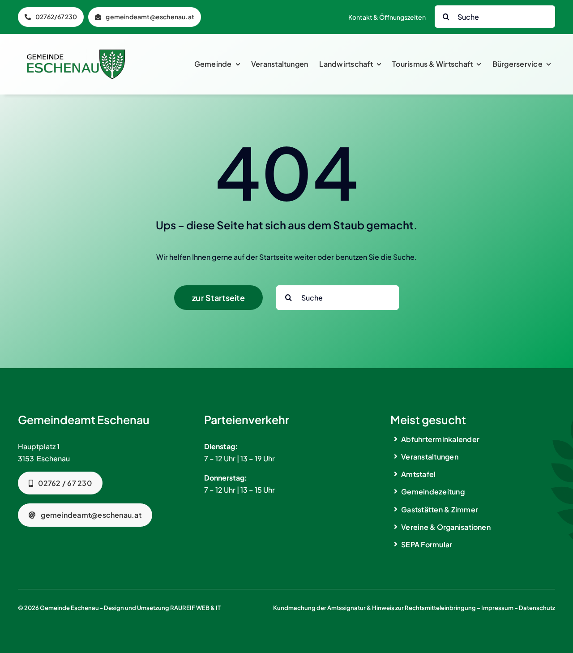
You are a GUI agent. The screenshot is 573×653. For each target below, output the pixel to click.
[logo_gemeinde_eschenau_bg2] (76, 52)
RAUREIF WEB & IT (195, 607)
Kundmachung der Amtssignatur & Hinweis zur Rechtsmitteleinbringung (374, 607)
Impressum (497, 607)
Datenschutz (537, 607)
